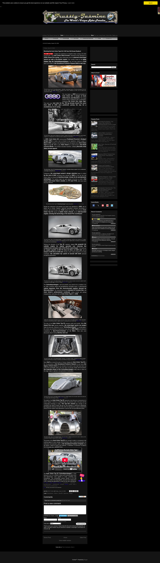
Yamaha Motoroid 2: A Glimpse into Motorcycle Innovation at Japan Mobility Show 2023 (103, 234)
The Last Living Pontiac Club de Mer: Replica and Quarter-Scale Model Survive (99, 35)
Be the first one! (66, 500)
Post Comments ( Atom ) (68, 547)
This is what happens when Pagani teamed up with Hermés (103, 246)
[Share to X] (74, 491)
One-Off (61, 493)
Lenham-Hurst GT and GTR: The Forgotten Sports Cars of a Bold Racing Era (103, 216)
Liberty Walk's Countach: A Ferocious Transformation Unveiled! (105, 134)
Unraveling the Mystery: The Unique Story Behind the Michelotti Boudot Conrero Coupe (107, 123)
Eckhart (95, 219)
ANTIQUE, (62, 484)
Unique (70, 493)
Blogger (85, 559)
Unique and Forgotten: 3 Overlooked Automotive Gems (106, 166)
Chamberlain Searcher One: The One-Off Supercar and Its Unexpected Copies (107, 189)
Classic (56, 493)
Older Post (83, 537)
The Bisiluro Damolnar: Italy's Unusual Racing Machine (63, 35)
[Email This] (70, 491)
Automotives (50, 493)
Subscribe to (47, 523)
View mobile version (65, 540)
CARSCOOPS (72, 482)
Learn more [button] (71, 3)
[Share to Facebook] (75, 491)
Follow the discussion (84, 496)
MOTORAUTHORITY (47, 484)
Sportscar (66, 493)
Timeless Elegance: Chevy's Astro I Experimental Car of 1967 (107, 177)
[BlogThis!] (72, 491)
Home (65, 537)
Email (59, 517)
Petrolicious (81, 136)
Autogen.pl (59, 91)
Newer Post (47, 537)
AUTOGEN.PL (65, 482)
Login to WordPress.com (72, 516)
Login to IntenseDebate (63, 516)
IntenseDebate (101, 255)
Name (45, 517)
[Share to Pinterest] (77, 491)
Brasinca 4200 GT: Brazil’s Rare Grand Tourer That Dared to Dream (106, 155)
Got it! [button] (150, 3)
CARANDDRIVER (56, 484)
